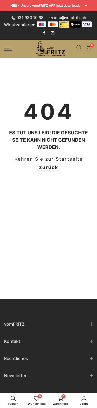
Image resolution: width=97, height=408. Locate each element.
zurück (48, 167)
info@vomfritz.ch (70, 17)
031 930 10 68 (29, 17)
